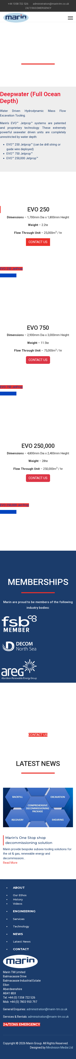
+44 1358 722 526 (18, 3)
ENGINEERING (24, 911)
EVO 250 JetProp (11, 268)
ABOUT (19, 887)
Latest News (22, 941)
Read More (10, 862)
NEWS (18, 934)
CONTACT (21, 949)
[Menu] (70, 18)
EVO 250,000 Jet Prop (14, 505)
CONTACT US (38, 242)
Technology (21, 926)
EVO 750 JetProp (11, 387)
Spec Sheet (8, 275)
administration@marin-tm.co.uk (51, 3)
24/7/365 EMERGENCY (21, 1024)
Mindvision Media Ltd (59, 1047)
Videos (17, 903)
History (18, 899)
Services (19, 919)
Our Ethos (20, 895)
